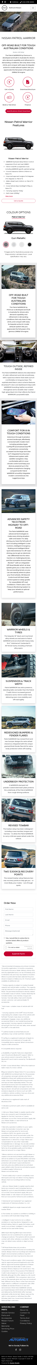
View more (9, 196)
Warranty (5, 1326)
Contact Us (25, 1313)
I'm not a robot (13, 947)
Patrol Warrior (18, 217)
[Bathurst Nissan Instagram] (5, 2)
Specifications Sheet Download (18, 111)
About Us (24, 1310)
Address (15, 2)
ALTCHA (29, 948)
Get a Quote (18, 201)
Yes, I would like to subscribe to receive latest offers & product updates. (17, 940)
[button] (32, 8)
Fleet (22, 1315)
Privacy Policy (26, 1323)
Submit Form (18, 954)
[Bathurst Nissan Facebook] (2, 2)
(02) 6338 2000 (28, 2)
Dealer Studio (14, 1363)
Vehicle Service (8, 1313)
